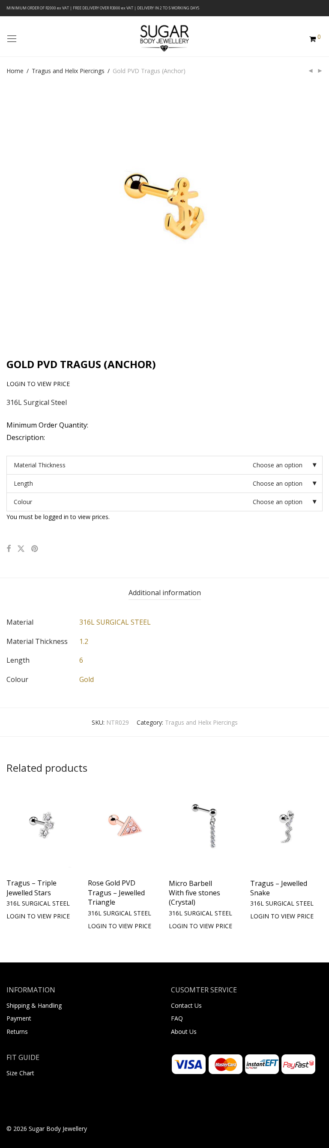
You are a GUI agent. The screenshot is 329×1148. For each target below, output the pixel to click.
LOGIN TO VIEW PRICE (34, 903)
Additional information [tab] (165, 592)
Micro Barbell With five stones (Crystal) (194, 893)
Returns (17, 1031)
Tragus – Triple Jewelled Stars (31, 887)
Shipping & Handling (34, 1005)
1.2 (83, 641)
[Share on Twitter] (21, 549)
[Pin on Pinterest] (35, 549)
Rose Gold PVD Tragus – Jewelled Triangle (116, 892)
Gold (86, 679)
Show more (22, 916)
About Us (184, 1031)
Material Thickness (40, 465)
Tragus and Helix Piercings (68, 71)
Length (23, 483)
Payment (18, 1018)
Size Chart (20, 1073)
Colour (23, 502)
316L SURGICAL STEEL (115, 622)
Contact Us (186, 1005)
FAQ (177, 1018)
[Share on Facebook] (8, 549)
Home (15, 71)
